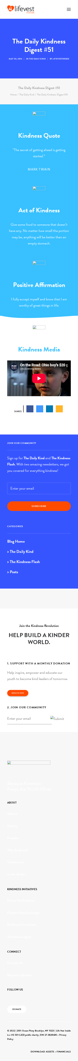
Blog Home (16, 541)
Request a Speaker (19, 975)
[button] (69, 9)
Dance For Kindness (21, 900)
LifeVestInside (61, 58)
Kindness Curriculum (21, 924)
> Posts (12, 572)
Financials (64, 1051)
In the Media (16, 874)
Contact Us (15, 962)
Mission (12, 813)
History (12, 825)
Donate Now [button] (18, 693)
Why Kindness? (17, 850)
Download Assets (42, 1051)
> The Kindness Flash (23, 562)
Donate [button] (16, 1009)
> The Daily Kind (20, 551)
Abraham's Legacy (19, 936)
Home (13, 95)
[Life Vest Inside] (20, 9)
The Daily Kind (37, 58)
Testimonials (15, 862)
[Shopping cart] (57, 9)
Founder (13, 837)
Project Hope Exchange (23, 912)
